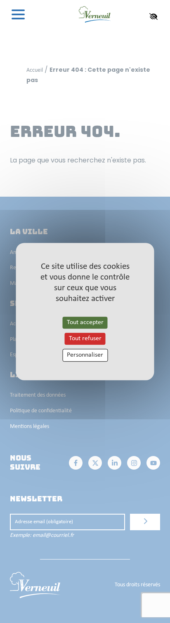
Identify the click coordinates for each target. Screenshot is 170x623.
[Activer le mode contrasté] (153, 16)
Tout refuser (85, 338)
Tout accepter (85, 322)
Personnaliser (85, 355)
